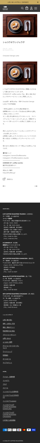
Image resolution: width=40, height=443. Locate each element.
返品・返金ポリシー (9, 327)
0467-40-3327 (12, 272)
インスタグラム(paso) (9, 401)
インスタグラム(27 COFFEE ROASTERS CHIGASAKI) (9, 414)
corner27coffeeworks (18, 155)
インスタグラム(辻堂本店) (10, 391)
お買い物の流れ (7, 320)
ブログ (5, 384)
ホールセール (7, 359)
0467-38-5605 (12, 289)
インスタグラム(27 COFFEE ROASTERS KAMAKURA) (9, 407)
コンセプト (6, 380)
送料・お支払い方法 (9, 323)
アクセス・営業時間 (9, 377)
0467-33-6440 (12, 307)
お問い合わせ (7, 338)
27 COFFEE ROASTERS (15, 441)
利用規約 (5, 355)
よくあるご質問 (7, 342)
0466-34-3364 (12, 236)
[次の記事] (36, 186)
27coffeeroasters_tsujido (20, 158)
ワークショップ (7, 351)
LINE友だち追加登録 (9, 420)
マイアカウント (7, 362)
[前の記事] (4, 186)
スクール (5, 388)
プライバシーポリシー (9, 334)
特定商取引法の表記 (9, 331)
